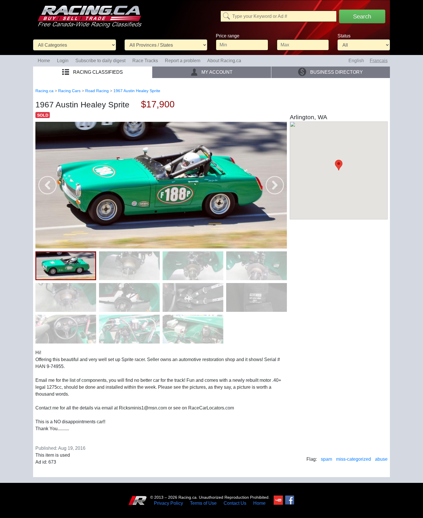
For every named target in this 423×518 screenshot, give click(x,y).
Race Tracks (145, 60)
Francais (379, 60)
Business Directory (336, 72)
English (356, 60)
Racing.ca (44, 90)
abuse (381, 459)
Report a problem (182, 60)
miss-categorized (353, 459)
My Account (216, 72)
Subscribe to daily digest (100, 60)
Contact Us (235, 503)
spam (326, 459)
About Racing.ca (224, 60)
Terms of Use (203, 503)
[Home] (89, 12)
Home (44, 60)
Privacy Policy (168, 503)
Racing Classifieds (97, 72)
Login (62, 60)
